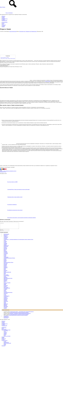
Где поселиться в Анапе (5, 57)
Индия (5, 261)
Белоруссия (6, 246)
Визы (3, 328)
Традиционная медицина (8, 292)
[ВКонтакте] (0, 169)
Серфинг (3, 19)
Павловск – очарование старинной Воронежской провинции (20, 313)
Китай (5, 271)
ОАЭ (5, 281)
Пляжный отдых (5, 18)
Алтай (5, 341)
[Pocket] (6, 169)
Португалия (6, 287)
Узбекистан (6, 296)
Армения (5, 243)
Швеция (5, 304)
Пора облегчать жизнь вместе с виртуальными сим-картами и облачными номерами (21, 217)
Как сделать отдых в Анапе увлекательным (8, 58)
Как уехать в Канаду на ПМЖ (12, 181)
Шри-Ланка (6, 306)
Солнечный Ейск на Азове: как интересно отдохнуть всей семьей (18, 189)
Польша (5, 286)
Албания (5, 241)
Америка (3, 25)
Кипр (5, 269)
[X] (3, 169)
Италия (5, 265)
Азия (5, 240)
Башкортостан (6, 245)
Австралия (4, 24)
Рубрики (3, 7)
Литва (5, 276)
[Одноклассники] (2, 169)
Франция (5, 299)
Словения (5, 288)
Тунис (5, 294)
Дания (5, 256)
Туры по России (4, 22)
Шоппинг (3, 16)
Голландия (5, 252)
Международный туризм (8, 278)
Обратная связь (4, 20)
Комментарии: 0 (34, 31)
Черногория (6, 301)
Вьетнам (5, 250)
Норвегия (5, 280)
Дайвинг (3, 322)
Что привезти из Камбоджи (12, 204)
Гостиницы (6, 253)
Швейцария (6, 303)
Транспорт (5, 293)
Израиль (5, 260)
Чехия (5, 302)
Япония (5, 308)
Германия (5, 251)
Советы (5, 289)
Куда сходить (6, 274)
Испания (5, 264)
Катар (5, 268)
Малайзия (5, 277)
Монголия (5, 279)
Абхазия (5, 235)
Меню (1, 7)
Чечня (5, 344)
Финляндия (6, 298)
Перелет (5, 283)
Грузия (5, 255)
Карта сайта (6, 317)
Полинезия (6, 285)
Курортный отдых (22, 31)
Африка (3, 26)
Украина (5, 297)
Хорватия (5, 300)
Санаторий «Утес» (3, 171)
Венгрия (5, 249)
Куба (5, 273)
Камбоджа (5, 267)
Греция (5, 254)
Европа (3, 23)
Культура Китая (6, 275)
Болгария (5, 248)
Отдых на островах (7, 282)
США (5, 290)
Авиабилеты (6, 236)
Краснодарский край (12, 31)
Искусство (5, 263)
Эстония (5, 307)
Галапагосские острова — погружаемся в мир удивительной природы (22, 311)
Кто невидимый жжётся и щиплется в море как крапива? (19, 312)
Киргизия (5, 270)
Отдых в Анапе (47, 81)
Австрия (5, 238)
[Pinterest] (4, 169)
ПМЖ (5, 284)
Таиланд (5, 291)
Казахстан (5, 266)
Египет (5, 259)
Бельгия (5, 247)
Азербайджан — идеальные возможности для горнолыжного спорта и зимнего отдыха (18, 239)
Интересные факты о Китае (8, 262)
